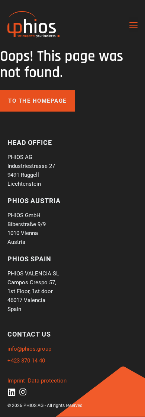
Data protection (47, 380)
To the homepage (37, 100)
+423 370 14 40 (26, 360)
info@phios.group (29, 348)
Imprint (16, 380)
